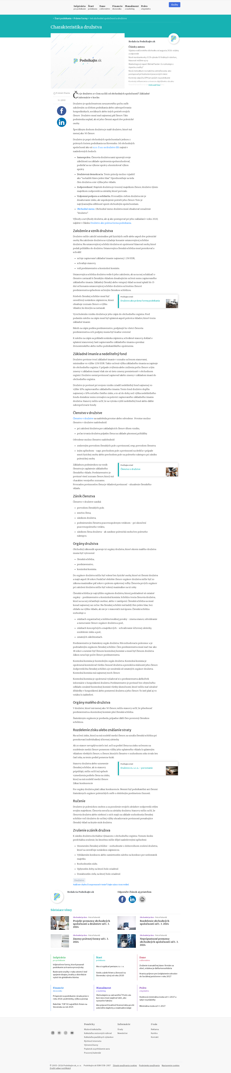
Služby (174, 4)
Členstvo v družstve (83, 418)
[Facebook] (59, 1033)
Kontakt (155, 1037)
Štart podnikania (63, 18)
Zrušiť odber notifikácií (60, 1068)
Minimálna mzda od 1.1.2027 (152, 1006)
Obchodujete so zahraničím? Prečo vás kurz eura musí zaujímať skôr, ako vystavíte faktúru (113, 998)
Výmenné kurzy (91, 1045)
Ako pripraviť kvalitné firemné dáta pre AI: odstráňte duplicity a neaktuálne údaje (115, 1006)
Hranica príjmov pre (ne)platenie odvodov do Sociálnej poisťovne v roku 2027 (158, 975)
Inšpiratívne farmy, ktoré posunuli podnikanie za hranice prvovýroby (68, 966)
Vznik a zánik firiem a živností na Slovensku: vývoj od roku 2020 (111, 974)
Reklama (155, 1029)
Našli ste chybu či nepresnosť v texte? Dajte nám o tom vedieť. (101, 884)
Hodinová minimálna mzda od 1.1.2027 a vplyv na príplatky (157, 998)
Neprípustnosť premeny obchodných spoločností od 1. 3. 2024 (159, 941)
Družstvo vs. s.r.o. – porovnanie (137, 768)
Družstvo (79, 880)
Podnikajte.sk (90, 1065)
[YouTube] (72, 1033)
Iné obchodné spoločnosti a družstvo (108, 18)
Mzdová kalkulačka (92, 1029)
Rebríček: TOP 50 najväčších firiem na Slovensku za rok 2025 (70, 1005)
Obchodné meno (86, 209)
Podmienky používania (149, 1065)
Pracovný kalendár (92, 1053)
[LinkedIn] (53, 1033)
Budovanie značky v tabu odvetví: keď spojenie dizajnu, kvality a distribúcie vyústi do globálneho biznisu (70, 975)
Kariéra (154, 1033)
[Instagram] (65, 1033)
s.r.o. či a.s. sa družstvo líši (106, 147)
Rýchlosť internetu (92, 1041)
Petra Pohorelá (94, 917)
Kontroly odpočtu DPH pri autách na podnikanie (149, 78)
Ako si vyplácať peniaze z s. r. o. (110, 966)
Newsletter (123, 1033)
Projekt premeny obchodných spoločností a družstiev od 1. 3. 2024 (91, 924)
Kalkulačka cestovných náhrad (98, 1033)
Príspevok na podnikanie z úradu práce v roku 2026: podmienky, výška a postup (71, 997)
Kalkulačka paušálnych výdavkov (98, 1037)
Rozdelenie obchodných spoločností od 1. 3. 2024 (154, 923)
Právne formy (81, 18)
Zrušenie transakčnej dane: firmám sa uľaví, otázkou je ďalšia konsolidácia (156, 967)
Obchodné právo (80, 917)
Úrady (120, 1029)
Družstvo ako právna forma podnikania (111, 223)
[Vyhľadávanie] (163, 7)
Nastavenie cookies (170, 1065)
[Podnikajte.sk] (60, 7)
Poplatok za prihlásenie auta (97, 1049)
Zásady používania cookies (125, 1065)
